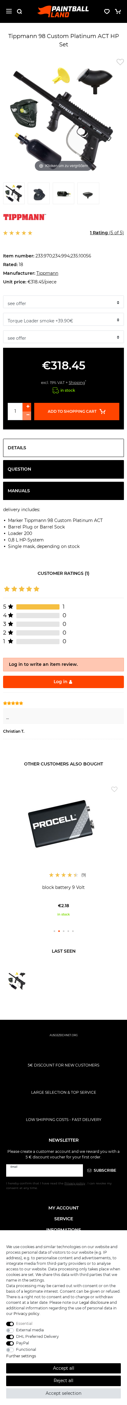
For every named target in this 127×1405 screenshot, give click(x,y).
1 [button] (54, 931)
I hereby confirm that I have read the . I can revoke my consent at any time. (59, 1185)
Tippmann (47, 273)
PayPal (22, 1343)
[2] (38, 195)
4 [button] (68, 931)
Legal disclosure (94, 1302)
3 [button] (63, 931)
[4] (88, 195)
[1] (14, 195)
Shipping (77, 382)
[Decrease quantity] (27, 416)
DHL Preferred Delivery (37, 1336)
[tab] (63, 448)
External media (30, 1330)
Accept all (63, 1368)
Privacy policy (26, 1313)
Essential (24, 1323)
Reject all (63, 1380)
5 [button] (73, 931)
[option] (63, 850)
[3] (63, 195)
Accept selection (63, 1393)
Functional (26, 1349)
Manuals (19, 490)
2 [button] (59, 931)
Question (19, 469)
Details (17, 447)
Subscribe (104, 1170)
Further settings (21, 1356)
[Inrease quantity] (27, 407)
